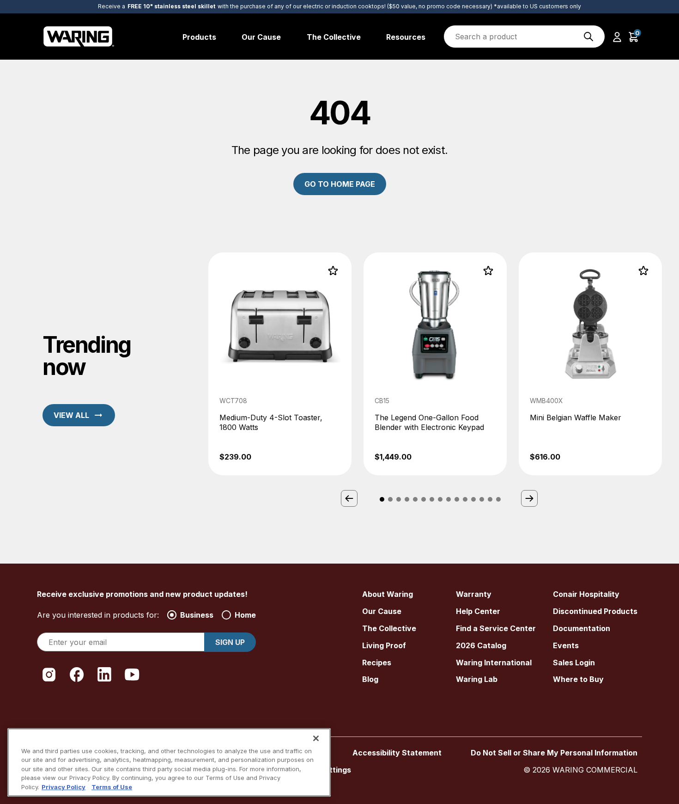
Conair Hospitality (586, 594)
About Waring (387, 594)
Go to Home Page (339, 184)
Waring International (494, 662)
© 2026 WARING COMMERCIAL (580, 769)
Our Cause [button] (261, 37)
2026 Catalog (481, 645)
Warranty (473, 594)
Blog (370, 679)
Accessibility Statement (397, 752)
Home (245, 615)
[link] (280, 364)
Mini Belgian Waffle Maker (575, 417)
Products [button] (199, 37)
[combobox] (524, 36)
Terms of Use (111, 787)
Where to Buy (578, 679)
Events (566, 645)
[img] (588, 36)
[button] (617, 36)
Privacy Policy (63, 787)
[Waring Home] (79, 36)
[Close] (316, 738)
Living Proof (384, 645)
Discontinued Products (595, 611)
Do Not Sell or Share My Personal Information (554, 752)
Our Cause (381, 611)
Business (196, 615)
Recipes (376, 662)
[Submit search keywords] (588, 36)
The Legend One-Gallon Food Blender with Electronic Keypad (429, 422)
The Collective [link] (334, 37)
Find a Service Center (496, 628)
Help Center (478, 611)
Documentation (581, 628)
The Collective (389, 628)
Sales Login (574, 662)
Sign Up (230, 642)
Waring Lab (476, 679)
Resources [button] (405, 37)
